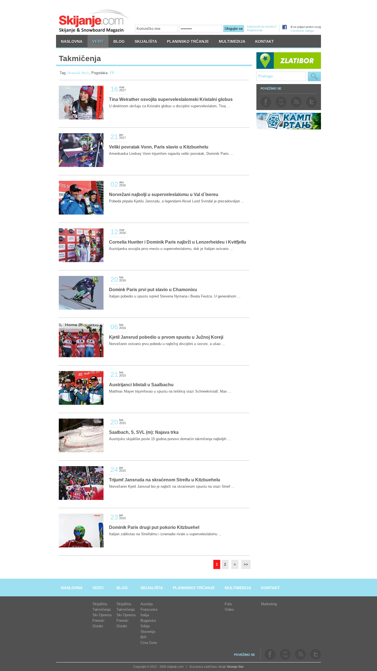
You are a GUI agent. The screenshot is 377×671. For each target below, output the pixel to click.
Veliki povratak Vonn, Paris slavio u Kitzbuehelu (158, 147)
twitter (311, 102)
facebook (266, 102)
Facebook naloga (302, 30)
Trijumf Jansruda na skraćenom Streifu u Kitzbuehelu (164, 479)
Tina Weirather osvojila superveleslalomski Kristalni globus (171, 99)
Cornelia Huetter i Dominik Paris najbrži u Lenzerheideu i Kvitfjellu (177, 242)
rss (296, 102)
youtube (281, 102)
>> (246, 564)
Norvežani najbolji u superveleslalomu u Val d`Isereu (163, 194)
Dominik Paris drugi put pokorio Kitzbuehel (154, 527)
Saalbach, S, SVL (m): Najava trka (144, 432)
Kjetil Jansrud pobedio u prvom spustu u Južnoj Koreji (166, 337)
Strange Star (235, 666)
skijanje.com (94, 21)
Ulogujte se (234, 29)
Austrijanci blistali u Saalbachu (141, 384)
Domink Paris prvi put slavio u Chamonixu (153, 289)
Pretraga (314, 76)
